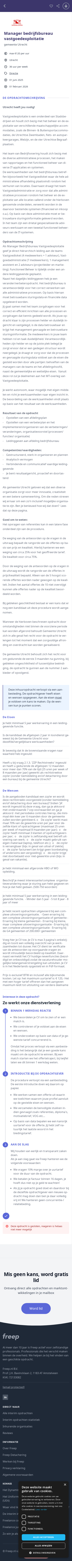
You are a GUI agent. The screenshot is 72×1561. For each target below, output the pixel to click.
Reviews (8, 1433)
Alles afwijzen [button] (43, 1545)
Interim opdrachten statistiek (21, 1420)
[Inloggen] (66, 6)
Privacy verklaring (14, 1468)
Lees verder (41, 1509)
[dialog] (43, 1519)
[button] (43, 1552)
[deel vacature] (58, 6)
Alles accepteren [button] (43, 1537)
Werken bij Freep (13, 1461)
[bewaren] (51, 6)
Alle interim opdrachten (18, 1413)
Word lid (36, 1308)
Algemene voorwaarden (18, 1475)
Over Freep (10, 1448)
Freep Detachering (14, 1455)
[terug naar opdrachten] (25, 6)
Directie (13, 73)
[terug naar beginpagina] (36, 1337)
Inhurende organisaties (17, 1426)
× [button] (65, 1485)
